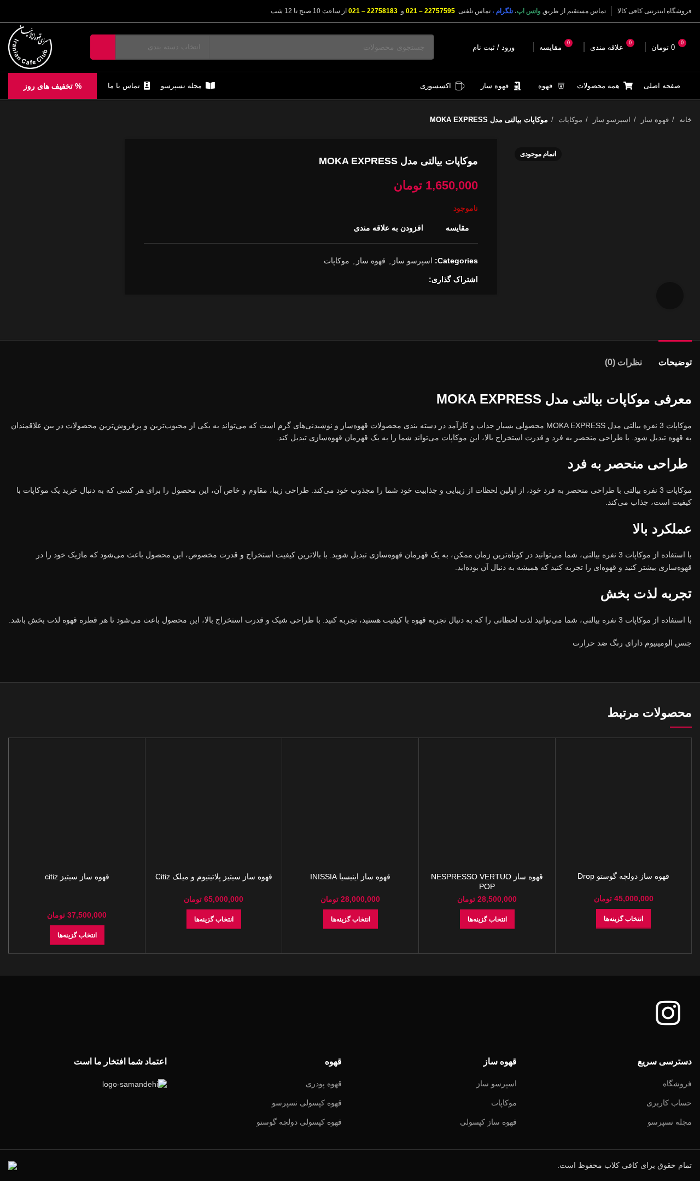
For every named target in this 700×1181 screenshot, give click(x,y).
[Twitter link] (407, 279)
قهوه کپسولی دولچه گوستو (299, 1121)
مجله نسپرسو (670, 1121)
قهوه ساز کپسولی (488, 1121)
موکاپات (569, 120)
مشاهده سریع (572, 788)
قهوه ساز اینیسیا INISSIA (350, 876)
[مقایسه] (572, 764)
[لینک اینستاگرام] (14, 11)
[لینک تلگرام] (382, 279)
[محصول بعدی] (13, 119)
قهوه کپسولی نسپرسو (307, 1102)
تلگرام (504, 11)
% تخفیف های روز (52, 86)
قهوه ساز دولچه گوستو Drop (623, 876)
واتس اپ (529, 11)
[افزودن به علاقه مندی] (572, 813)
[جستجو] (102, 47)
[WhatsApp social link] (394, 279)
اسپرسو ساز (611, 120)
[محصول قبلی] (35, 119)
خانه (684, 120)
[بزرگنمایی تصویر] (670, 295)
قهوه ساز (654, 120)
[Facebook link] (419, 279)
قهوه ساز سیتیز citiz (77, 876)
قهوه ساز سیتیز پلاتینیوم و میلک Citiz (213, 876)
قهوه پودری (324, 1083)
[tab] (675, 356)
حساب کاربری (669, 1102)
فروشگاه (677, 1083)
